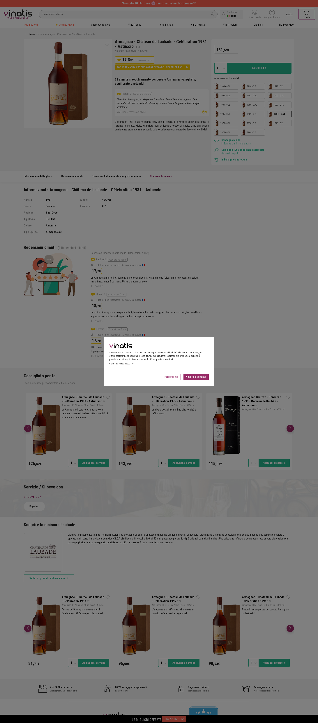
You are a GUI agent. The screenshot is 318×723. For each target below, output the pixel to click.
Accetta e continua (196, 376)
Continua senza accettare (121, 363)
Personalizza (171, 376)
